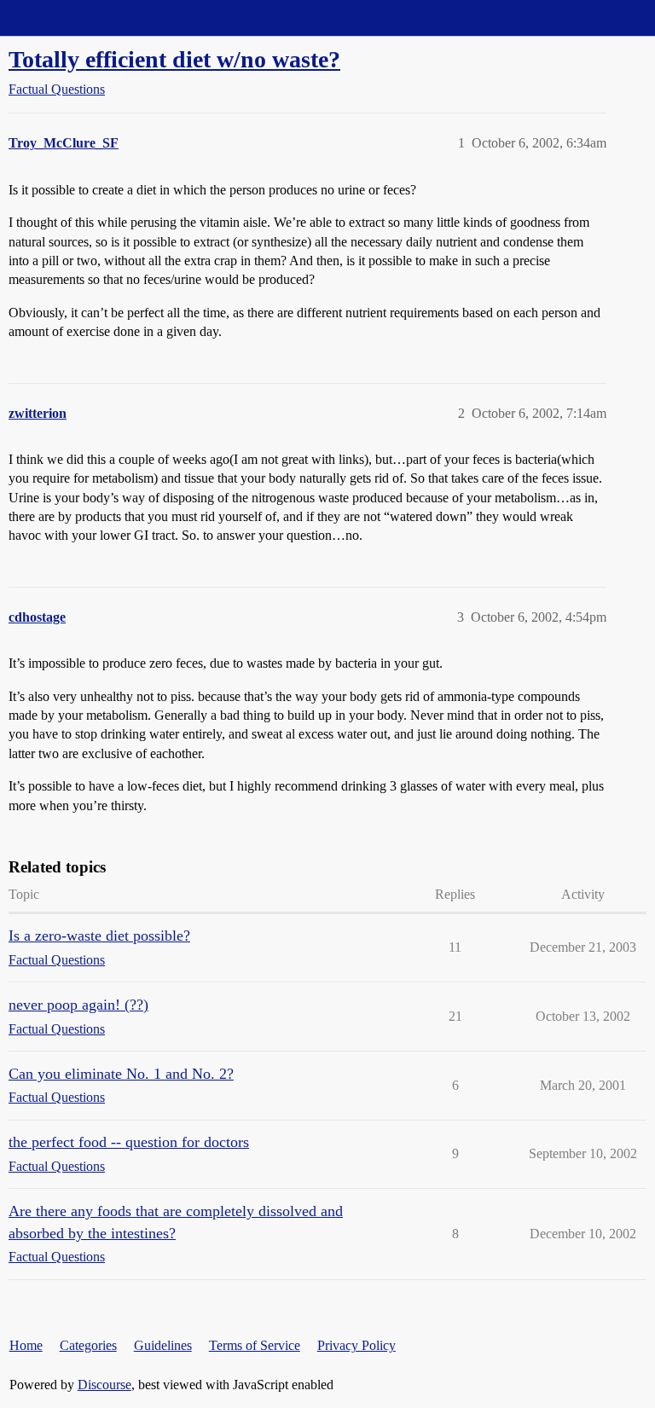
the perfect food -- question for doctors (129, 1141)
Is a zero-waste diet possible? (99, 935)
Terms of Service (254, 1345)
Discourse (104, 1384)
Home (26, 1345)
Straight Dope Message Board (90, 17)
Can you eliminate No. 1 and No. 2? (121, 1073)
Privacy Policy (356, 1345)
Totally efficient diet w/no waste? (174, 59)
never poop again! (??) (78, 1004)
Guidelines (163, 1345)
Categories (88, 1345)
